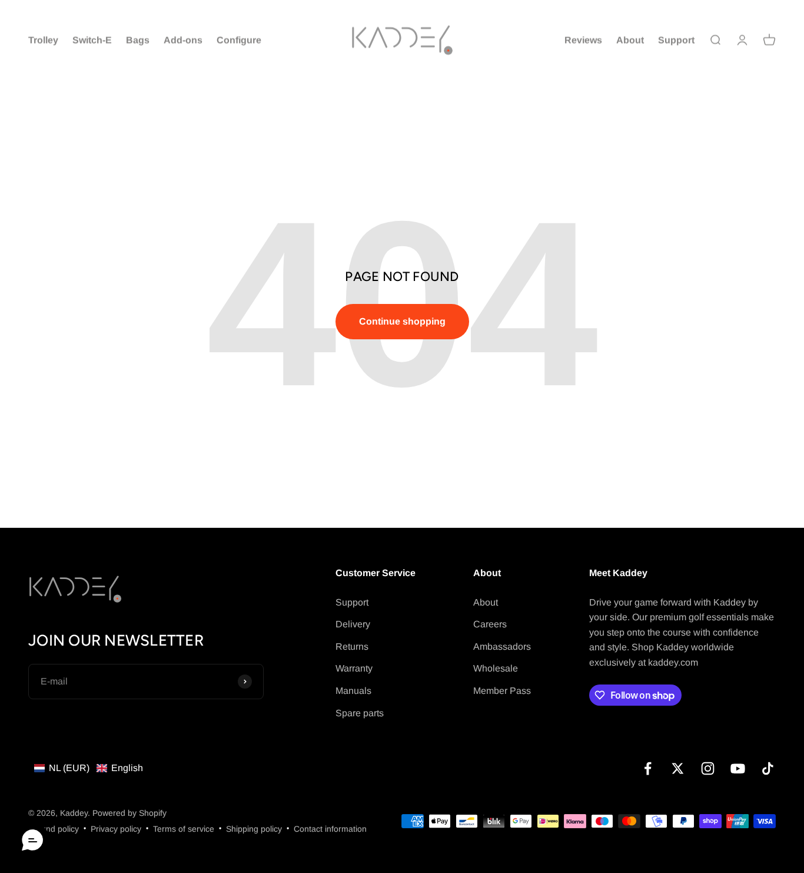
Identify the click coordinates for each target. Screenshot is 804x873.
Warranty (354, 668)
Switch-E (92, 40)
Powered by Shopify (129, 813)
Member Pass (502, 691)
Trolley (43, 40)
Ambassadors (502, 646)
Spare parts (359, 713)
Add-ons (183, 40)
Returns (351, 646)
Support (676, 40)
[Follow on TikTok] (768, 768)
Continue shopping (402, 321)
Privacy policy (116, 829)
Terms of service (183, 829)
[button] (88, 768)
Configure (239, 40)
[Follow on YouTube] (738, 768)
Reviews (583, 40)
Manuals (353, 691)
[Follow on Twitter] (678, 768)
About (630, 40)
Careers (490, 624)
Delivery (352, 624)
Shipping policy (254, 829)
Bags (137, 40)
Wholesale (495, 668)
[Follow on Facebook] (648, 768)
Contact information (330, 829)
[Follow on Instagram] (708, 768)
